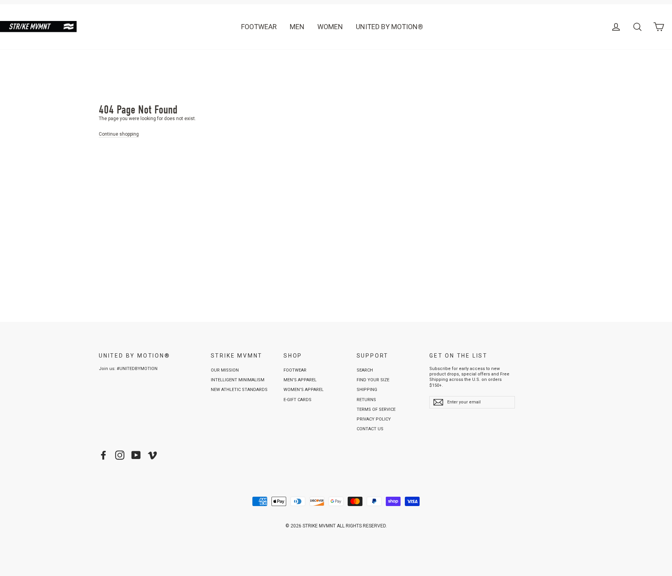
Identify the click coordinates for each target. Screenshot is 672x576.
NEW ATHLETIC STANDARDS (239, 389)
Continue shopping (119, 134)
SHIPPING (367, 389)
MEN (297, 27)
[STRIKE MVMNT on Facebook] (103, 455)
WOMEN (330, 27)
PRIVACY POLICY (374, 419)
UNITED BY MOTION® (389, 27)
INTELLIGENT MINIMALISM (237, 379)
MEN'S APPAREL (300, 379)
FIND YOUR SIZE (373, 379)
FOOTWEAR (259, 27)
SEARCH (365, 370)
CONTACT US (370, 428)
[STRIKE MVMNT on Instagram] (119, 455)
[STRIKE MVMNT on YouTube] (136, 455)
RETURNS (366, 399)
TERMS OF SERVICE (376, 409)
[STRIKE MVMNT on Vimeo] (152, 455)
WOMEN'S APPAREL (304, 389)
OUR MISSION (225, 370)
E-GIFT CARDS (298, 399)
